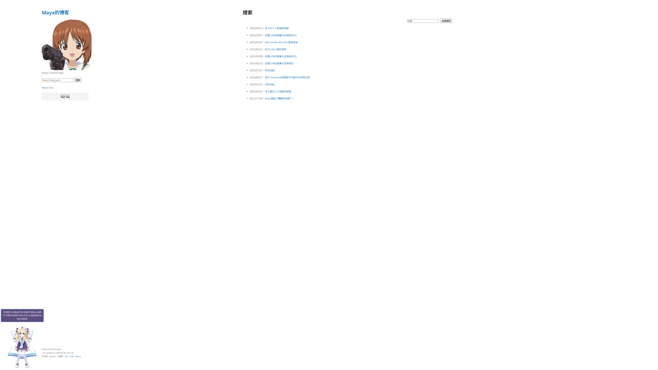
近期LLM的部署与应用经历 (279, 63)
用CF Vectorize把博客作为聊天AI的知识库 (287, 77)
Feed (72, 356)
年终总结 (270, 70)
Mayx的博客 (55, 12)
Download (65, 96)
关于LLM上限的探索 (275, 49)
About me (47, 87)
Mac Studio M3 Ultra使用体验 (281, 42)
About (78, 356)
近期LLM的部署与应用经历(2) (281, 56)
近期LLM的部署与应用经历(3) (281, 35)
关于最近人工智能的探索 (278, 91)
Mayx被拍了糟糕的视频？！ (280, 98)
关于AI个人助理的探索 (277, 28)
